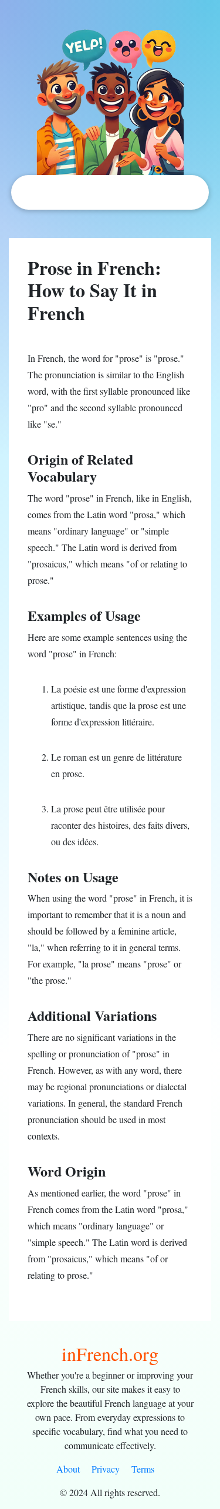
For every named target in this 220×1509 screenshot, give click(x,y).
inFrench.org (110, 1353)
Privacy (106, 1469)
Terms (142, 1469)
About (68, 1469)
